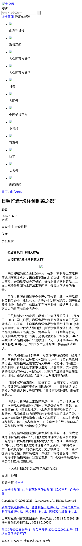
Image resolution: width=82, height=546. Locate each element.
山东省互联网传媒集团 (37, 489)
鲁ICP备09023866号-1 (16, 529)
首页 (5, 192)
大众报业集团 (11, 489)
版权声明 (61, 489)
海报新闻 (8, 16)
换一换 (19, 482)
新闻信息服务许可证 (15, 507)
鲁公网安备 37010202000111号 (52, 529)
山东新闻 (16, 192)
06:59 (14, 216)
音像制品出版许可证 (45, 507)
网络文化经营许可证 (63, 511)
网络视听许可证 (36, 511)
